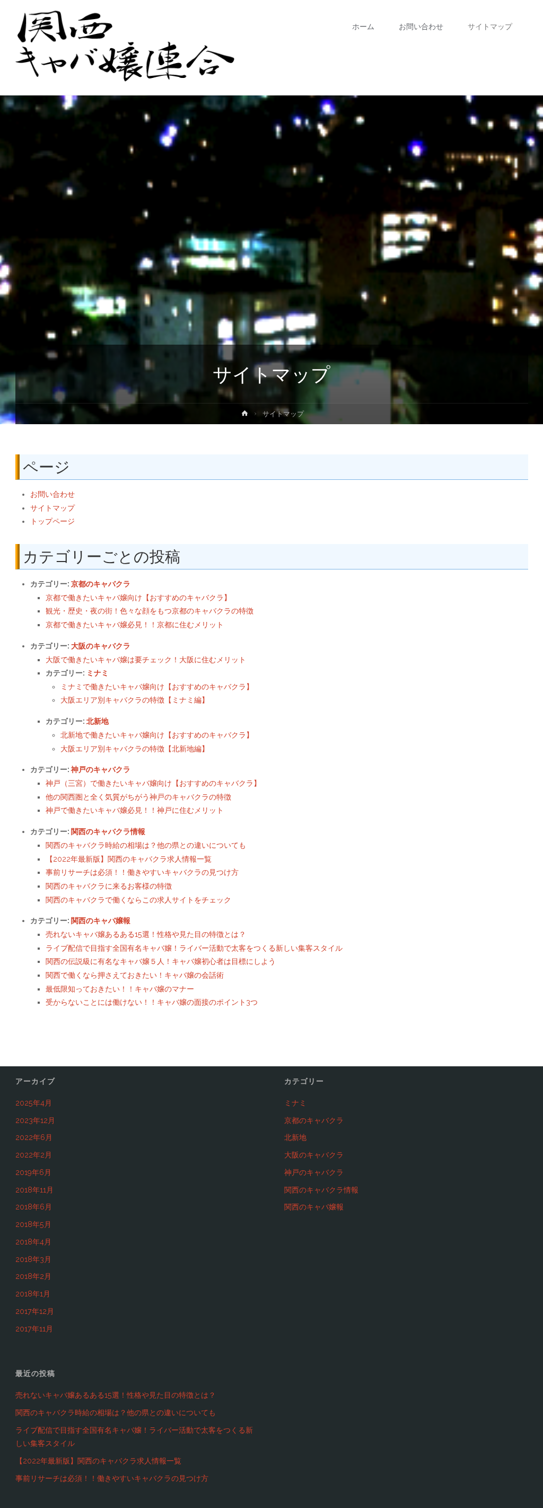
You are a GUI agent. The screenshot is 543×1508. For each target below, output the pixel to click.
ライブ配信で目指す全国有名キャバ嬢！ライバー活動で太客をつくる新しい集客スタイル (194, 948)
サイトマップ (52, 508)
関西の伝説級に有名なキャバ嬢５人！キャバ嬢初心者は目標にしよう (161, 961)
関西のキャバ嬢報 (100, 920)
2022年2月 (33, 1155)
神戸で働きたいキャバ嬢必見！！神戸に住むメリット (135, 810)
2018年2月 (33, 1276)
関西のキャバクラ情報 (108, 831)
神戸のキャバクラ (100, 769)
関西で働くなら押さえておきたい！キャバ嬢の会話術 (135, 975)
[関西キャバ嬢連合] (125, 47)
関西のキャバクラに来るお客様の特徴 (109, 886)
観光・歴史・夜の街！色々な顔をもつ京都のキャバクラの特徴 (149, 611)
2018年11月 (34, 1190)
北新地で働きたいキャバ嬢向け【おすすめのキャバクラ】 (156, 735)
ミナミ (97, 673)
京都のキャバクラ (100, 584)
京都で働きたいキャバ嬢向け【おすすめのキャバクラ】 (138, 597)
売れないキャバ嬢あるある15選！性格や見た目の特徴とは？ (146, 934)
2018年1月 (32, 1294)
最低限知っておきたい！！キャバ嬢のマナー (120, 989)
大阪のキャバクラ (100, 646)
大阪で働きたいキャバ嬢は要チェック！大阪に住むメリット (146, 659)
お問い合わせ (52, 494)
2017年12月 (34, 1311)
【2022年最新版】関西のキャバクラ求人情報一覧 (129, 859)
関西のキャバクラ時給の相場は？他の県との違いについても (146, 845)
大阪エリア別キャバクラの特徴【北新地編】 (134, 748)
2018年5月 (33, 1224)
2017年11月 (34, 1329)
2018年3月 (33, 1259)
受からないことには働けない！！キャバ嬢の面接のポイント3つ (152, 1002)
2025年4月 (33, 1103)
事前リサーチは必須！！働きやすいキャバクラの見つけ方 (142, 872)
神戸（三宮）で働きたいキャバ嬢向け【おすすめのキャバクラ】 (153, 783)
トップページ (52, 521)
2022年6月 (33, 1137)
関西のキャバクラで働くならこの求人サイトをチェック (138, 900)
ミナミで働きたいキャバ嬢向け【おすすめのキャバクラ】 (156, 686)
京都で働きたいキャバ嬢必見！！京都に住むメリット (135, 624)
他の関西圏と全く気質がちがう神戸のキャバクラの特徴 (138, 797)
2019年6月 (33, 1172)
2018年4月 (33, 1242)
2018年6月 (33, 1207)
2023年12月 (35, 1120)
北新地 (97, 721)
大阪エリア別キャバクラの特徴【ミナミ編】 (134, 700)
